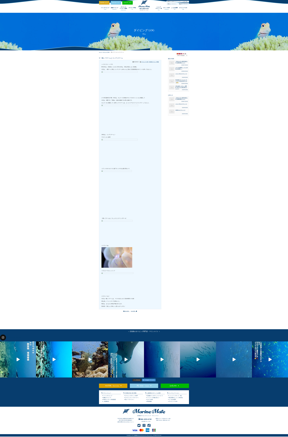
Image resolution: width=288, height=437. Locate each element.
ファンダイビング (105, 8)
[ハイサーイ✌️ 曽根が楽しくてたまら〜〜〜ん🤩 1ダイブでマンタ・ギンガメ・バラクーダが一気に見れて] (54, 359)
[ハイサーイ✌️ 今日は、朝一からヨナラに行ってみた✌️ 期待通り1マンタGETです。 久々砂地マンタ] (270, 359)
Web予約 (104, 2)
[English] (181, 53)
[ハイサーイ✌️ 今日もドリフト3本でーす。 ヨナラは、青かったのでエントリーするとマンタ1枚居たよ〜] (198, 359)
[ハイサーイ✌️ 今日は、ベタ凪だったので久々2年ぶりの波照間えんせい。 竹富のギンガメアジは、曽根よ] (90, 359)
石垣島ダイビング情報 (154, 61)
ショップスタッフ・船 (158, 8)
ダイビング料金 (132, 8)
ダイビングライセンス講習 (123, 8)
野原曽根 (149, 401)
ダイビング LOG (183, 8)
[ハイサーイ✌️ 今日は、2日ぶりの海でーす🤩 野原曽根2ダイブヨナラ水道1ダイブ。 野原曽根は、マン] (126, 359)
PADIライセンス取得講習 (109, 399)
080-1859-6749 (144, 8)
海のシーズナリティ (172, 3)
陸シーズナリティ (129, 399)
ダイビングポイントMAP (131, 395)
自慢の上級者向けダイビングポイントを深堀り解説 (178, 1)
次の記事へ (133, 311)
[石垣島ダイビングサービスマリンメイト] (144, 6)
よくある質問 (174, 8)
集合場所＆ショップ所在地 (176, 397)
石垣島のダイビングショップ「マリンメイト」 (143, 435)
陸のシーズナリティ (184, 3)
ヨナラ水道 (150, 399)
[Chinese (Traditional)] (179, 53)
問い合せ (115, 2)
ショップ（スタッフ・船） (176, 395)
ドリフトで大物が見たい (153, 397)
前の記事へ (127, 311)
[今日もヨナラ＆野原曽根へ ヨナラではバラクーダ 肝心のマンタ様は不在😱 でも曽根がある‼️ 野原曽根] (234, 359)
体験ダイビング (114, 8)
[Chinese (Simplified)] (177, 53)
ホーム (100, 52)
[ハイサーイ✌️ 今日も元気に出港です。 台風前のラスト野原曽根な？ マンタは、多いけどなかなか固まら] (18, 359)
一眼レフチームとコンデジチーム (111, 58)
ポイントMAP (166, 8)
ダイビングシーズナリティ (132, 397)
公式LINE (127, 2)
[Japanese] (183, 53)
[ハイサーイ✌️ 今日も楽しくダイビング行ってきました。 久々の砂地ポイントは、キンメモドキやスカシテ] (162, 359)
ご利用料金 (106, 401)
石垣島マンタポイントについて (155, 395)
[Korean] (185, 53)
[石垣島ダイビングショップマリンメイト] (144, 413)
